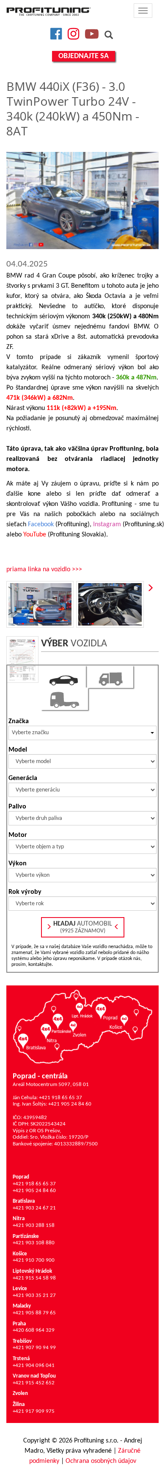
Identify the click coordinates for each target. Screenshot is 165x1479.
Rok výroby (24, 892)
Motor (17, 835)
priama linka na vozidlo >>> (44, 569)
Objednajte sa (83, 56)
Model (17, 750)
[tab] (63, 676)
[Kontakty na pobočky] (82, 1026)
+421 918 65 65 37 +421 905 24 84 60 (34, 1183)
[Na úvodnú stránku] (48, 11)
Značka (18, 721)
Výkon (17, 863)
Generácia (22, 778)
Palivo (17, 806)
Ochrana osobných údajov (101, 1461)
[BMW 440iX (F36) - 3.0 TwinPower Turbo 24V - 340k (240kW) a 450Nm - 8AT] (82, 200)
